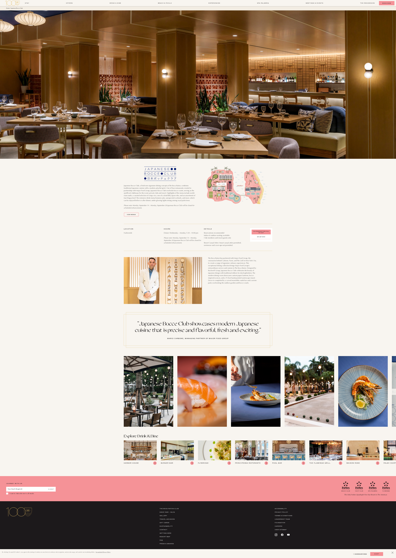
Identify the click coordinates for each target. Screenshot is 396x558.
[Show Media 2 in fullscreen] (202, 391)
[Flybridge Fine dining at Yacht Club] (214, 452)
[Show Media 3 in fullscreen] (255, 391)
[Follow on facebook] (282, 534)
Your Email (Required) (15, 489)
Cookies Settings (361, 554)
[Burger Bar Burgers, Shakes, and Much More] (177, 452)
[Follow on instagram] (276, 534)
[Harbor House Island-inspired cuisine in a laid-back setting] (140, 452)
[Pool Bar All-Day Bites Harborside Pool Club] (288, 452)
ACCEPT (376, 554)
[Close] (392, 552)
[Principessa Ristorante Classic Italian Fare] (251, 452)
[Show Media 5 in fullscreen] (363, 391)
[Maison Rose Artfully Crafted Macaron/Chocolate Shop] (363, 452)
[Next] (393, 392)
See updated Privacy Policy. (103, 552)
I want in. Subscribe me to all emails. (21, 493)
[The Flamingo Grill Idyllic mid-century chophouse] (325, 452)
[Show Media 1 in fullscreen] (148, 391)
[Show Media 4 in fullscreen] (309, 391)
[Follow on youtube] (288, 534)
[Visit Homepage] (12, 3)
